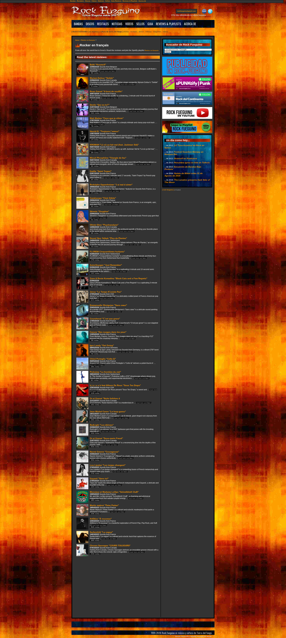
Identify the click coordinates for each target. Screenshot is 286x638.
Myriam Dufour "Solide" (124, 82)
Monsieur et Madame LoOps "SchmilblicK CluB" (120, 496)
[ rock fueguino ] (168, 190)
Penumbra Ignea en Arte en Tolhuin (192, 162)
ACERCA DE (190, 24)
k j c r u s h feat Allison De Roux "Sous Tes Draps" (123, 389)
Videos (94, 1)
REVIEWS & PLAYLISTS (168, 24)
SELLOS (140, 24)
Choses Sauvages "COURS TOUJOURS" (124, 549)
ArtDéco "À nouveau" (123, 523)
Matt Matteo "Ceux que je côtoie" (123, 122)
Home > (78, 40)
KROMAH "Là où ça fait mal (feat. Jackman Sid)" (124, 148)
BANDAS (78, 24)
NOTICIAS (117, 24)
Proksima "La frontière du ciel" (123, 376)
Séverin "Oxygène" (124, 215)
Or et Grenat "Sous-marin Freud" (123, 442)
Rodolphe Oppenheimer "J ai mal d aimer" (123, 188)
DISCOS (90, 24)
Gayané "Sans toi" (124, 482)
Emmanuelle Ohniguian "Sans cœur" (123, 309)
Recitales (80, 1)
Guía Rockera (116, 1)
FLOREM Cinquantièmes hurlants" (123, 255)
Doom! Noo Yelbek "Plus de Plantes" (124, 242)
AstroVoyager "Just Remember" (122, 269)
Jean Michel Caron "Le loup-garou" (123, 415)
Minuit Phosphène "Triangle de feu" (123, 162)
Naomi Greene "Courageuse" (122, 456)
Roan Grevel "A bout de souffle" (122, 95)
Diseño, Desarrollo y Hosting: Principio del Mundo (193, 636)
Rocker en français (88, 40)
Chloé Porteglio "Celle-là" (123, 362)
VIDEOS (129, 24)
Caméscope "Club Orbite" (123, 202)
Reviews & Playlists (130, 1)
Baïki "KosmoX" (123, 68)
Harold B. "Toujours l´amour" (122, 135)
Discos (87, 1)
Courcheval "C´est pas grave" (124, 322)
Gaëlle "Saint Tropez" (122, 175)
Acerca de (142, 1)
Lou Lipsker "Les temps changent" (124, 469)
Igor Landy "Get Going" (124, 349)
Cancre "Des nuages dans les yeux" (121, 336)
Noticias (101, 1)
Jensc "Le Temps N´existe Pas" (124, 296)
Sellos (107, 1)
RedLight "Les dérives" (121, 429)
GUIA (150, 24)
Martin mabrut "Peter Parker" (122, 509)
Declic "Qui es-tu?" (124, 109)
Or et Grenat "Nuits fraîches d (121, 401)
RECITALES (103, 24)
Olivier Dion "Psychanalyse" (124, 229)
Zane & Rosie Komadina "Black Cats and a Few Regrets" (123, 282)
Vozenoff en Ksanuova (185, 158)
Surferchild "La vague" (123, 536)
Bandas (73, 1)
